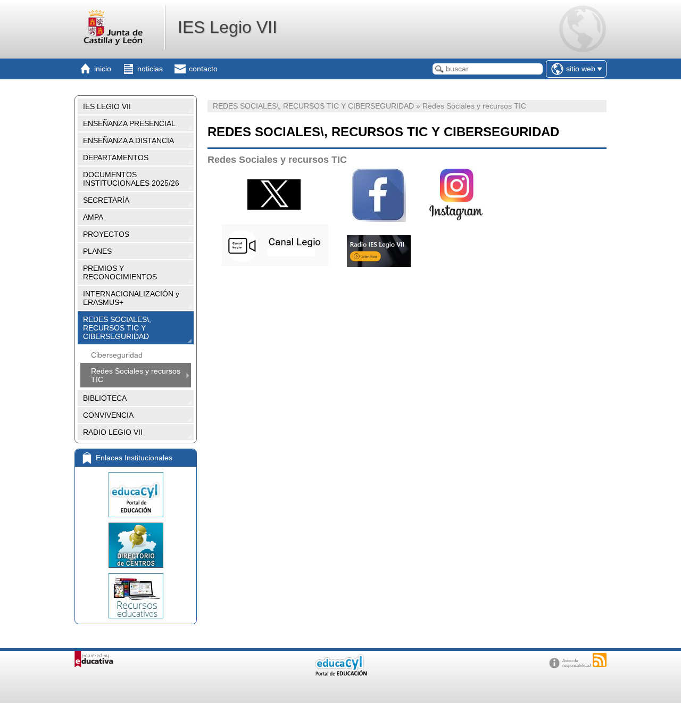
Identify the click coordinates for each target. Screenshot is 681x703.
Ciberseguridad (117, 355)
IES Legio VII (227, 27)
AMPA (93, 217)
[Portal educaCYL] (135, 494)
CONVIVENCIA (108, 415)
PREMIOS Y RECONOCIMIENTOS (120, 272)
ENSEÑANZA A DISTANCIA (128, 140)
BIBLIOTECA (105, 398)
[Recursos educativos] (135, 595)
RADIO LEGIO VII (113, 432)
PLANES (97, 251)
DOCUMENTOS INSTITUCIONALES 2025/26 (131, 178)
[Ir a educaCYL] (340, 673)
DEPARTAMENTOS (115, 157)
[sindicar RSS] (600, 660)
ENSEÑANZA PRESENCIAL (129, 123)
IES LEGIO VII (107, 106)
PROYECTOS (106, 234)
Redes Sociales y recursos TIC (135, 375)
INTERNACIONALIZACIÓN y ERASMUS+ (131, 298)
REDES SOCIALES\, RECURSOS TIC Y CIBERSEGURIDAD (117, 328)
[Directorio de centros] (135, 545)
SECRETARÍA (106, 200)
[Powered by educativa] (93, 659)
